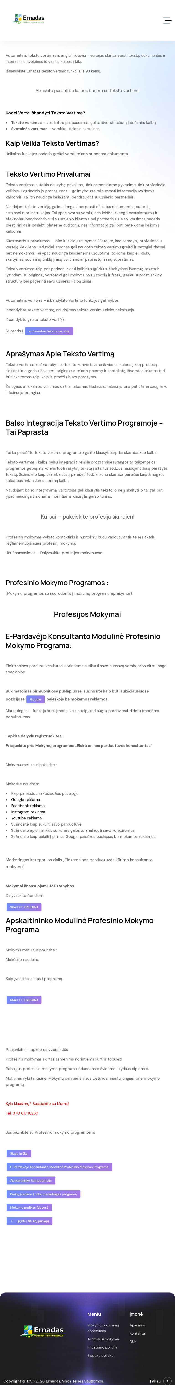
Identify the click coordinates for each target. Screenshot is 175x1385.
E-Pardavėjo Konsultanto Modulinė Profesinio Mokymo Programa (59, 1167)
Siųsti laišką (19, 1153)
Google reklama (25, 799)
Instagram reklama (28, 811)
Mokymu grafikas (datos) (29, 1207)
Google (35, 699)
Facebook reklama (28, 805)
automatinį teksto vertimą (49, 331)
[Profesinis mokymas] (29, 20)
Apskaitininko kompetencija (31, 1180)
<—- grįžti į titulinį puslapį (29, 1221)
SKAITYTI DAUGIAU (24, 907)
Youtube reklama (26, 818)
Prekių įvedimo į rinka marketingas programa (43, 1194)
